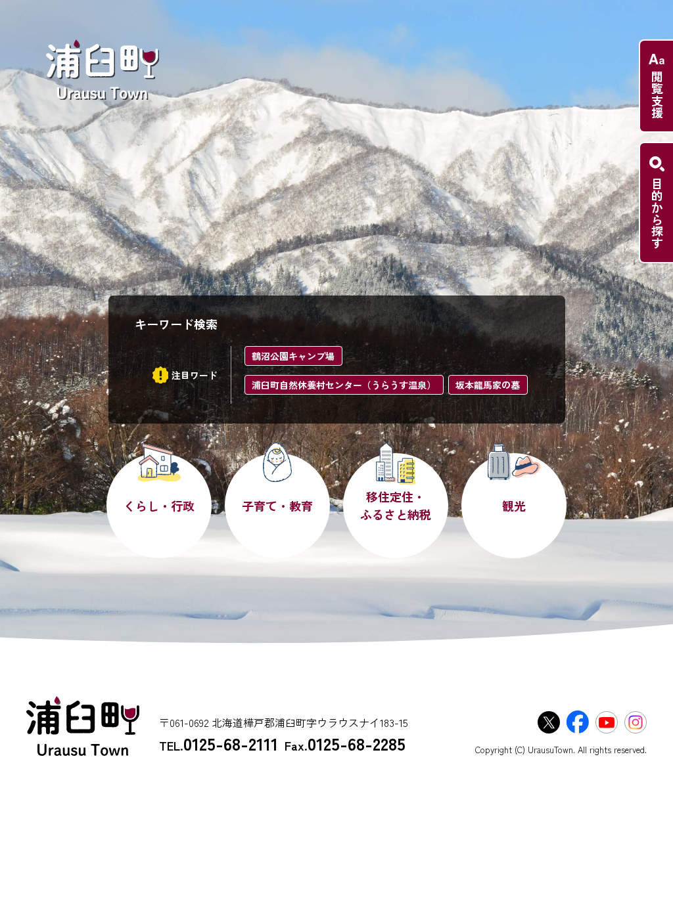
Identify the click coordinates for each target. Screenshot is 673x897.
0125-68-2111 (230, 743)
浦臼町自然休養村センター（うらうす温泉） (344, 384)
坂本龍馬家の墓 (487, 384)
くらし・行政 (159, 505)
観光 (514, 505)
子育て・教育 (277, 505)
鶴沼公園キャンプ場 (293, 355)
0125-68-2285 (357, 743)
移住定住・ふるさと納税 (395, 505)
